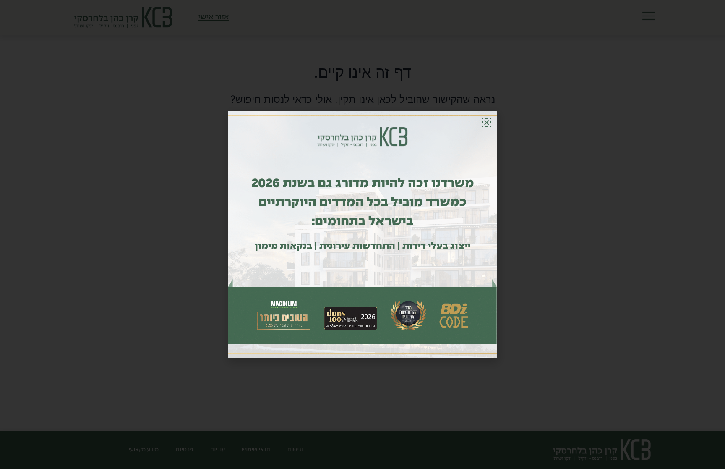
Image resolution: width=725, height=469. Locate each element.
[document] (362, 234)
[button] (486, 122)
